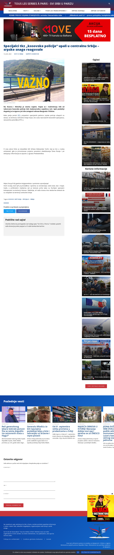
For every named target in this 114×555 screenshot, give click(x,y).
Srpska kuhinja (78, 11)
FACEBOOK (23, 211)
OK (78, 552)
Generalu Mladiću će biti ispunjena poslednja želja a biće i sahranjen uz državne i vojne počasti (38, 431)
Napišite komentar (32, 54)
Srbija (32, 199)
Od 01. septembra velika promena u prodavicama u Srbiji (62, 428)
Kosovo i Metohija (14, 199)
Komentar (7, 467)
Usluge (37, 11)
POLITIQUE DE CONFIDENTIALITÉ (90, 552)
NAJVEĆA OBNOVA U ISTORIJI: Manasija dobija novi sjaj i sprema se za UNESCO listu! (88, 431)
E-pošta (6, 493)
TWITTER (9, 211)
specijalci (26, 199)
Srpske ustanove (98, 11)
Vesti (25, 11)
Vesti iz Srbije (18, 54)
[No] (112, 552)
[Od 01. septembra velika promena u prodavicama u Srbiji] (64, 414)
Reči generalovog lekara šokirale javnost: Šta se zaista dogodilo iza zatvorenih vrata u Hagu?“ (13, 431)
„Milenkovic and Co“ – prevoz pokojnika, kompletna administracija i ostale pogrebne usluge (75, 15)
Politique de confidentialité (11, 539)
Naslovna (13, 11)
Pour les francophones (56, 11)
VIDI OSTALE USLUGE (96, 386)
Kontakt (48, 539)
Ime (5, 485)
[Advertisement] (34, 135)
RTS (19, 115)
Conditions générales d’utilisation (33, 539)
